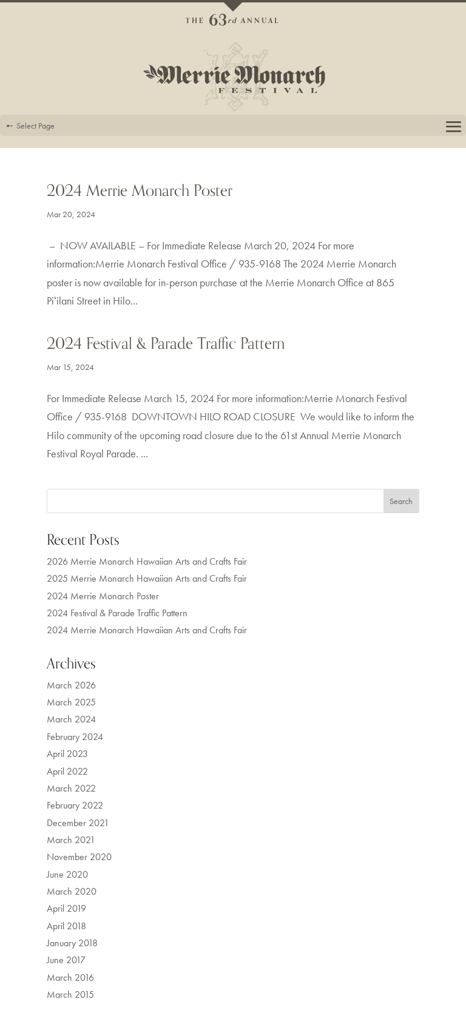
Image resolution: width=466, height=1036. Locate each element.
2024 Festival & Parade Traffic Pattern (166, 344)
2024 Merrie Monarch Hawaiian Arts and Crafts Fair (147, 630)
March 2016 (70, 978)
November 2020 (79, 857)
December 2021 (78, 823)
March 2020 (71, 892)
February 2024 (75, 737)
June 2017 (66, 960)
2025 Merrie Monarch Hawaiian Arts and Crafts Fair (147, 579)
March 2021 (71, 840)
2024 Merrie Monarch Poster (139, 191)
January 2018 (72, 943)
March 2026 (71, 685)
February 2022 (75, 805)
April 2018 (66, 926)
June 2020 (67, 875)
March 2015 (70, 995)
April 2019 (66, 909)
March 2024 (71, 719)
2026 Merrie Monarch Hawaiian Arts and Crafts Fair (147, 562)
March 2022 (71, 788)
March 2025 (71, 702)
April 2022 (67, 771)
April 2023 (67, 754)
